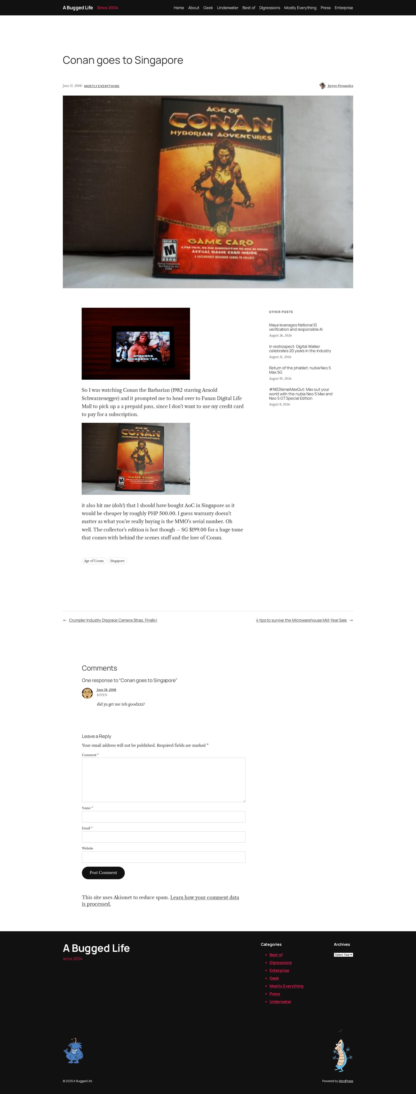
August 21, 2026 (280, 357)
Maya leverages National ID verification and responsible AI (296, 327)
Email (87, 828)
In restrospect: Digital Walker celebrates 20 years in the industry (300, 348)
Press (275, 993)
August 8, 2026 (279, 404)
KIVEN (102, 695)
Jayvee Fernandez (340, 86)
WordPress (346, 1081)
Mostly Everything (102, 86)
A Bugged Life (78, 7)
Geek (274, 978)
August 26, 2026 (280, 335)
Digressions (281, 962)
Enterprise (279, 970)
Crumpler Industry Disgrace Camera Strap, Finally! (113, 620)
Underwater (280, 1001)
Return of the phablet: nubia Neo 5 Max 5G (300, 370)
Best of (276, 954)
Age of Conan (94, 561)
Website (87, 848)
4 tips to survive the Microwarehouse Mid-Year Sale (301, 620)
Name (87, 808)
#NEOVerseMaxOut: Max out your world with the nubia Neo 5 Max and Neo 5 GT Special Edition (301, 393)
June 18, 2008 (106, 690)
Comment (90, 755)
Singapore (117, 561)
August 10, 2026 (280, 379)
